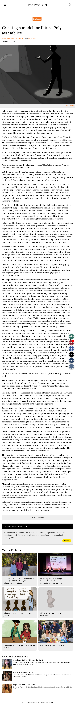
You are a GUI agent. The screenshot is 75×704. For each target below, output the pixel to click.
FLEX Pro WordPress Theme (35, 702)
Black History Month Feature (52, 645)
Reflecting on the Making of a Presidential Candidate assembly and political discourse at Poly (55, 580)
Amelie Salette (70, 105)
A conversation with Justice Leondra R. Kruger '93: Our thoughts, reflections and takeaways (18, 580)
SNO (47, 702)
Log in (51, 702)
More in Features (11, 550)
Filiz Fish (21, 39)
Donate (66, 540)
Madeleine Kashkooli (9, 39)
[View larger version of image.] (37, 74)
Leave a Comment (37, 517)
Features (37, 19)
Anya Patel (32, 39)
